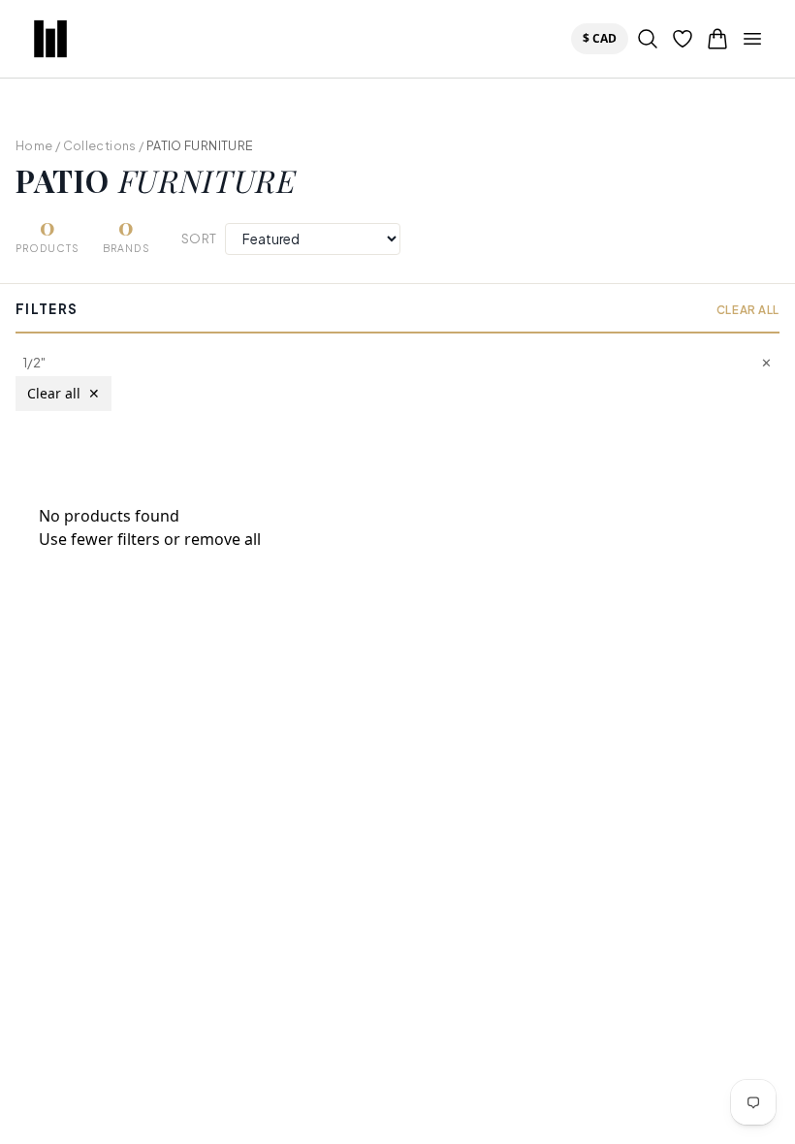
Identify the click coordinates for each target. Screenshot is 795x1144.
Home (34, 145)
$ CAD (603, 38)
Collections (100, 145)
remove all (222, 539)
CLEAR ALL (747, 309)
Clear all (63, 393)
